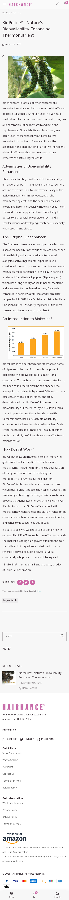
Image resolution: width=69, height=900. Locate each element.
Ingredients (10, 600)
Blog (39, 591)
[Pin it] (32, 582)
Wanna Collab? (10, 760)
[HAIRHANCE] (21, 4)
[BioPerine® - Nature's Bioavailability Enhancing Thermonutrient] (9, 678)
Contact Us (8, 774)
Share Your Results (12, 753)
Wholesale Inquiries (12, 803)
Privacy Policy (9, 810)
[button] (62, 636)
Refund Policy (9, 817)
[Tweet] (26, 582)
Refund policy (9, 788)
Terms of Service (11, 781)
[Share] (20, 582)
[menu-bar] (5, 4)
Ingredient (7, 767)
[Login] (57, 4)
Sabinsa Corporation (18, 570)
